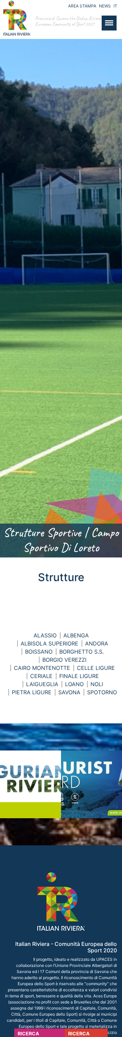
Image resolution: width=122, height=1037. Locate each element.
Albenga (76, 635)
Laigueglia (42, 684)
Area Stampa (82, 5)
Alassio (45, 635)
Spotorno (102, 692)
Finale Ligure (79, 676)
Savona (69, 692)
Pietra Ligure (32, 692)
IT (115, 5)
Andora (96, 643)
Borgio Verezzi (64, 659)
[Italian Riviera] (15, 25)
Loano (74, 684)
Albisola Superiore (49, 643)
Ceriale (41, 676)
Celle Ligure (96, 667)
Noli (96, 684)
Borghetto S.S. (81, 651)
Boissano (39, 651)
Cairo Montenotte (42, 667)
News (105, 5)
